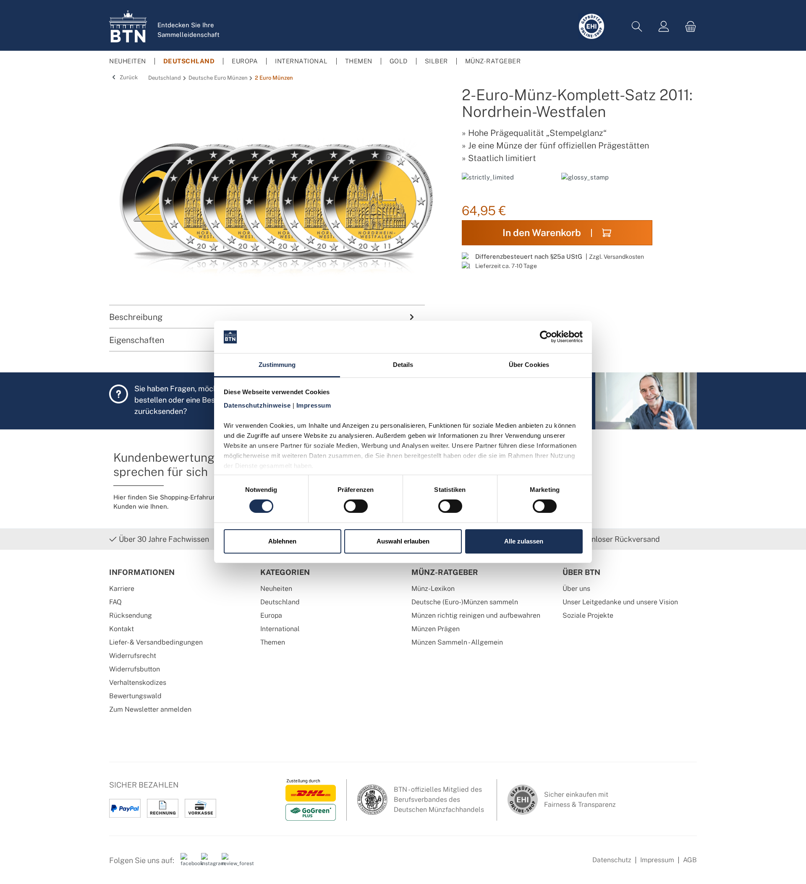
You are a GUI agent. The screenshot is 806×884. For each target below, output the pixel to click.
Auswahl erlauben (403, 541)
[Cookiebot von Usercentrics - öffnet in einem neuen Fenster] (546, 336)
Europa (271, 615)
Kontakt (121, 629)
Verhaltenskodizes (137, 682)
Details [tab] (403, 364)
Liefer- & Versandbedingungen (156, 642)
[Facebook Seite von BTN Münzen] (188, 863)
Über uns (576, 589)
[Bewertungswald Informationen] (229, 863)
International (280, 629)
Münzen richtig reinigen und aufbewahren (475, 615)
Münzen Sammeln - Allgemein (457, 642)
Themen (272, 642)
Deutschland (280, 602)
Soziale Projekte (588, 615)
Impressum (657, 860)
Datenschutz (611, 860)
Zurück (128, 77)
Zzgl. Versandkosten (616, 256)
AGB (690, 860)
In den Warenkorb (541, 232)
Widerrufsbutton (134, 669)
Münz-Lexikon (433, 589)
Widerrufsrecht (132, 656)
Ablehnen (282, 541)
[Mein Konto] (663, 26)
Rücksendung (130, 615)
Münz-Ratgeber (444, 572)
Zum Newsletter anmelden (150, 709)
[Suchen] (636, 26)
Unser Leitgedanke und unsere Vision (620, 602)
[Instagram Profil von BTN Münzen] (208, 863)
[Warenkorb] (688, 26)
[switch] (356, 506)
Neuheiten (276, 589)
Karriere (121, 589)
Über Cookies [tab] (529, 364)
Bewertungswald (135, 696)
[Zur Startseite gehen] (128, 26)
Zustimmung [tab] (277, 364)
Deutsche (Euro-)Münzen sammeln (464, 602)
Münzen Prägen (435, 629)
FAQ (115, 602)
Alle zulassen (523, 541)
